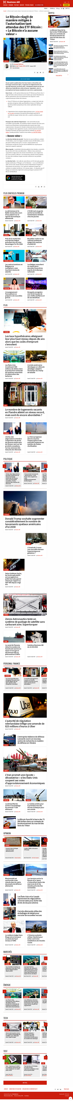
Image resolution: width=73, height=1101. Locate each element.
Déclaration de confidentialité (29, 1089)
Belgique (5, 5)
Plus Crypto (62, 75)
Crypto (67, 8)
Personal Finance (29, 5)
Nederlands (66, 1089)
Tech (58, 8)
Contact (6, 1089)
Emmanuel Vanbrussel (18, 64)
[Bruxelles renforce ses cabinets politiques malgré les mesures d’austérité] (36, 225)
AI (42, 1030)
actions (6, 570)
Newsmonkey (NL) (8, 1095)
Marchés (22, 5)
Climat (5, 641)
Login (65, 2)
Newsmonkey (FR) (18, 1095)
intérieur (29, 207)
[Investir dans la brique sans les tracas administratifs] (13, 837)
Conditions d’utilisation (15, 1089)
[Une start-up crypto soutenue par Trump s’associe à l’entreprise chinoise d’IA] (51, 45)
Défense (28, 361)
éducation (6, 288)
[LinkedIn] (60, 1089)
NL (69, 2)
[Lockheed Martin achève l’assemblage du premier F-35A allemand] (14, 790)
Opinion (52, 8)
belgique (26, 845)
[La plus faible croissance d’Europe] (31, 837)
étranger (6, 514)
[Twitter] (58, 1089)
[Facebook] (55, 1089)
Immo (5, 405)
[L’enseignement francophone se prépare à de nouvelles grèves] (14, 278)
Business (6, 235)
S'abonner (66, 5)
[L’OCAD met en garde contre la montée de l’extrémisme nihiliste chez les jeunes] (36, 197)
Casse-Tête (29, 641)
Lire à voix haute (25, 79)
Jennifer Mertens (10, 1075)
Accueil (4, 11)
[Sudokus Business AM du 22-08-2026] (36, 631)
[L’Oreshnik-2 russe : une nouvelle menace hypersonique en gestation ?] (36, 534)
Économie (11, 5)
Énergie (46, 8)
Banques (6, 207)
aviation (6, 800)
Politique (16, 5)
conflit (6, 771)
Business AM (18, 220)
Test (62, 8)
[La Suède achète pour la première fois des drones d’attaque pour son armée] (36, 790)
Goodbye (26, 1095)
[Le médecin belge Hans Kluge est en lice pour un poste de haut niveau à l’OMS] (14, 921)
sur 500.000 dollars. (36, 132)
